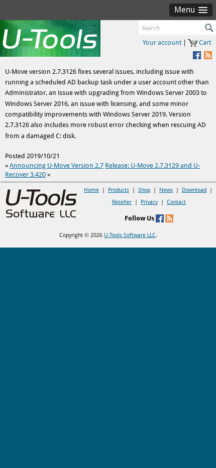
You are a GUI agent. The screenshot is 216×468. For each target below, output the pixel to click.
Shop (144, 190)
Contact (176, 202)
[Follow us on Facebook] (160, 218)
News (166, 190)
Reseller (122, 202)
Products (118, 190)
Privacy (149, 202)
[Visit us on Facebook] (196, 55)
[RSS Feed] (207, 55)
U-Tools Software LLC (130, 235)
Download (194, 190)
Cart (205, 42)
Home (91, 190)
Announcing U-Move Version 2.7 (56, 165)
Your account (162, 42)
